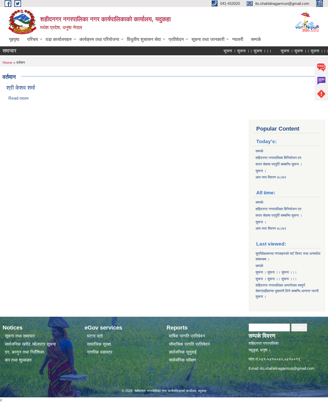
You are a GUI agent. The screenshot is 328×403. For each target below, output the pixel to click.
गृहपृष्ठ (14, 39)
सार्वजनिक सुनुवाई (183, 352)
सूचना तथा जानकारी (207, 39)
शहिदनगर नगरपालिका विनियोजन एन (278, 158)
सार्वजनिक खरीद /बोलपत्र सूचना (30, 344)
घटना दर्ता (95, 336)
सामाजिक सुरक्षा (99, 344)
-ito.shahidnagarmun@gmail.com (286, 368)
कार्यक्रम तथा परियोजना (99, 39)
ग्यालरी (237, 39)
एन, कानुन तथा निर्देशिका (24, 352)
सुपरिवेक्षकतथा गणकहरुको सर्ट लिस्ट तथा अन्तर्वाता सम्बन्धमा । (287, 256)
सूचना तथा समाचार (20, 336)
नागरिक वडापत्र (99, 352)
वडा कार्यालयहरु (59, 39)
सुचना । (260, 171)
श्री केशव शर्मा (20, 87)
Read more (18, 98)
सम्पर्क (256, 39)
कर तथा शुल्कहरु (18, 360)
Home (7, 62)
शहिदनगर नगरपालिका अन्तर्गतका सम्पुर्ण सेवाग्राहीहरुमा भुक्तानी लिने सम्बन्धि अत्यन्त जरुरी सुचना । (287, 291)
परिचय (32, 39)
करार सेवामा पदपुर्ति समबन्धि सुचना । (278, 164)
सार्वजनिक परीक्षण (182, 360)
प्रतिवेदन (176, 39)
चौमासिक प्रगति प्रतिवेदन (189, 344)
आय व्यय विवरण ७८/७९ (270, 177)
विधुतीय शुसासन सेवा (144, 39)
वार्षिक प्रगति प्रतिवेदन (187, 336)
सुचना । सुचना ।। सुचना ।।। (241, 51)
